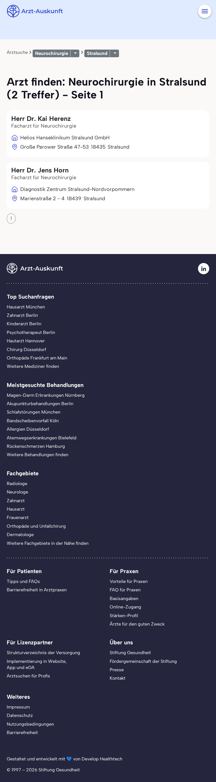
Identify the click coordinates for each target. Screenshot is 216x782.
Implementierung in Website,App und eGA (37, 664)
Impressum (18, 707)
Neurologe (17, 492)
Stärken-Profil (124, 615)
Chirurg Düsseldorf (26, 349)
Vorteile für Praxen (129, 581)
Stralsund (97, 53)
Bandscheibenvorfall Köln (33, 420)
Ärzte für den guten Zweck (137, 624)
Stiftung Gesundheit (130, 652)
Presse (117, 669)
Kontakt (117, 678)
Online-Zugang (125, 607)
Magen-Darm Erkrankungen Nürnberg (46, 395)
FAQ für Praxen (125, 589)
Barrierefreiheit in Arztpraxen (37, 589)
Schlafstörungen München (33, 412)
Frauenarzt (18, 517)
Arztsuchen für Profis (28, 676)
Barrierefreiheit (22, 732)
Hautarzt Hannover (26, 340)
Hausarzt (16, 509)
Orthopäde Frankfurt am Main (37, 358)
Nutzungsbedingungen (30, 724)
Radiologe (17, 483)
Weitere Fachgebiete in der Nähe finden (48, 543)
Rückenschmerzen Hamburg (36, 446)
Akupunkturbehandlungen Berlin (40, 403)
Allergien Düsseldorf (28, 429)
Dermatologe (20, 534)
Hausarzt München (26, 307)
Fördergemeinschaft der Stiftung (143, 661)
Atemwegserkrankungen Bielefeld (41, 437)
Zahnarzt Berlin (22, 315)
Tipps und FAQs (23, 581)
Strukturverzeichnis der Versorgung (43, 652)
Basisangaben (124, 598)
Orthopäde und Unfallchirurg (36, 526)
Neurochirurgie (51, 53)
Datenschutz (20, 715)
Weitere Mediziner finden (33, 366)
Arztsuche (17, 52)
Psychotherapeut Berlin (31, 332)
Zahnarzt (16, 500)
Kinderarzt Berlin (24, 323)
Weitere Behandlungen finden (37, 454)
